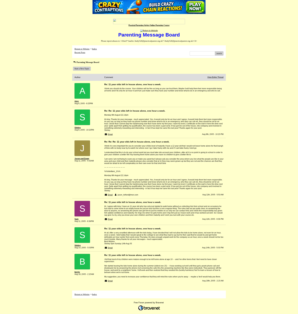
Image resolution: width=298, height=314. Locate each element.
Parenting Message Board (87, 62)
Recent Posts (79, 52)
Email (110, 134)
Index (94, 49)
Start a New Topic (81, 68)
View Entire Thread (215, 77)
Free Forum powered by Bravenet (149, 302)
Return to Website (82, 49)
